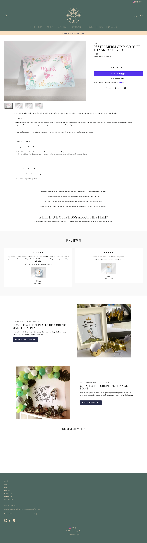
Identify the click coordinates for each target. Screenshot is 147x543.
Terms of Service (8, 499)
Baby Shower (63, 27)
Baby (40, 27)
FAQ (5, 484)
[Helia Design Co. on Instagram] (5, 520)
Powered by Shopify (73, 535)
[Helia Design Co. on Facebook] (10, 520)
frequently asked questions (52, 222)
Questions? (7, 490)
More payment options (118, 79)
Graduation (77, 27)
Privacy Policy (8, 493)
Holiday (99, 27)
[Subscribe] (35, 514)
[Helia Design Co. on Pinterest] (14, 520)
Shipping (96, 56)
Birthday (49, 27)
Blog (5, 487)
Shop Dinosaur (90, 403)
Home (32, 27)
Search (6, 481)
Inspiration (111, 27)
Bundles (89, 27)
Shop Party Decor (25, 339)
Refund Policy (8, 496)
